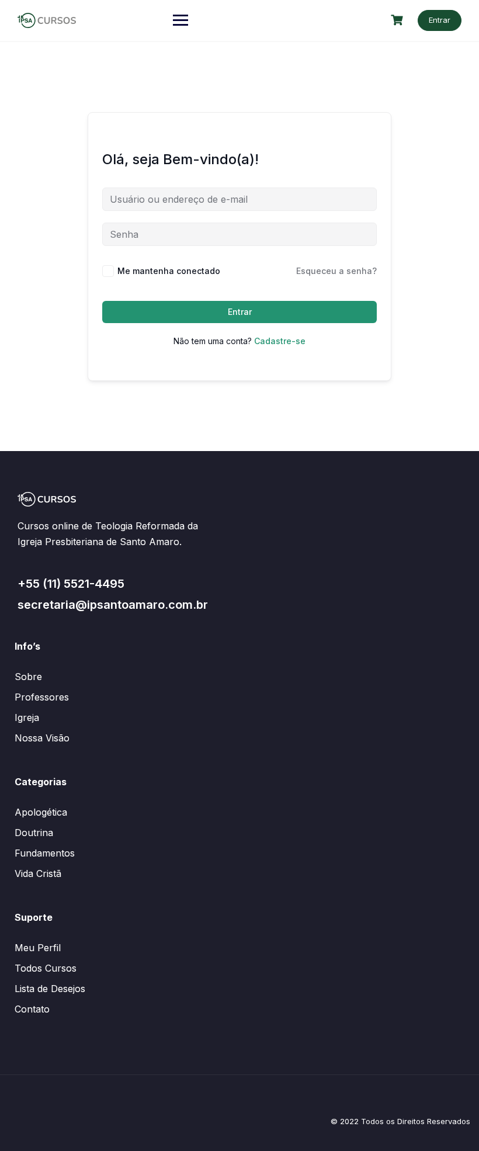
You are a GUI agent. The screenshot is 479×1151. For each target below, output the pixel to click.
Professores (42, 697)
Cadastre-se (280, 341)
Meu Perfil (38, 948)
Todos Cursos (46, 968)
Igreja (27, 717)
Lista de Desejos (50, 988)
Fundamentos (45, 853)
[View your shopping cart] (398, 20)
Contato (32, 1009)
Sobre (28, 676)
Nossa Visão (42, 738)
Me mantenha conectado (168, 271)
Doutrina (34, 832)
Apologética (41, 812)
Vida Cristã (38, 873)
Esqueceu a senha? (336, 271)
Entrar (439, 20)
